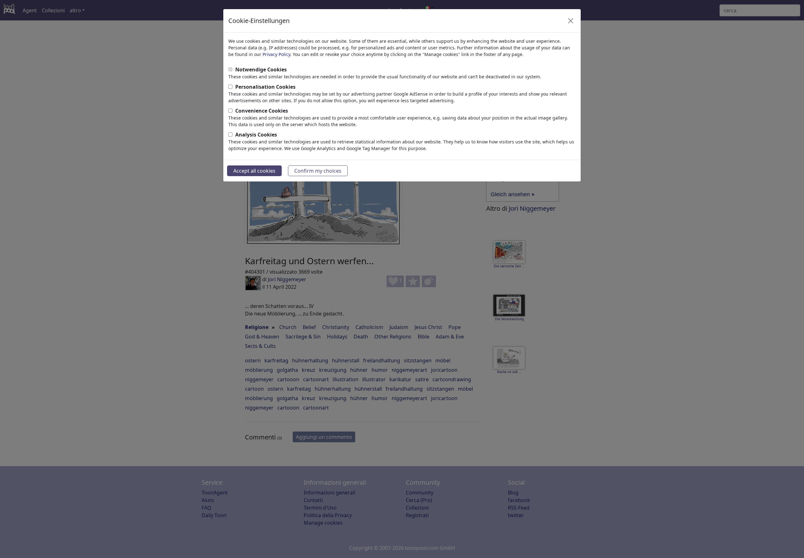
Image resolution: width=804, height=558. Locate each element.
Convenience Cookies (261, 110)
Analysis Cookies (256, 134)
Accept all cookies (254, 170)
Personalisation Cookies (265, 86)
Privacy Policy (276, 54)
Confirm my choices (317, 170)
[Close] (571, 21)
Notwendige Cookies (261, 69)
